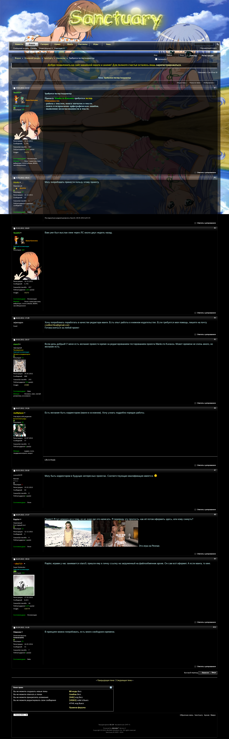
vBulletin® (115, 728)
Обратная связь (186, 715)
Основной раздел (32, 58)
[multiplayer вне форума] (19, 430)
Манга (70, 44)
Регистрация (207, 56)
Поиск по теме (195, 83)
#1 (215, 88)
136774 (27, 609)
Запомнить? (162, 59)
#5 (215, 339)
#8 (215, 515)
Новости (19, 44)
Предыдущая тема (105, 680)
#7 (215, 470)
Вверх (214, 673)
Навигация (58, 48)
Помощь (193, 56)
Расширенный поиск (208, 48)
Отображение (209, 83)
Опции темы (181, 83)
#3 (215, 228)
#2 (215, 178)
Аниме (57, 44)
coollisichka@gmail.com (57, 325)
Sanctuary (48, 58)
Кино (108, 44)
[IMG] (72, 697)
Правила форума (77, 708)
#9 (215, 559)
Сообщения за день (21, 48)
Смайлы (73, 694)
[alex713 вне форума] (23, 585)
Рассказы (82, 44)
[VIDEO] (72, 700)
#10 (214, 627)
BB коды (73, 691)
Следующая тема (124, 680)
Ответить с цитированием (206, 173)
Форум (32, 44)
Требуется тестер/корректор (117, 78)
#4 (215, 318)
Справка (33, 48)
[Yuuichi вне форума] (27, 125)
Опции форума (45, 48)
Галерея (44, 44)
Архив (206, 715)
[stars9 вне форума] (19, 366)
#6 (215, 408)
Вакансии (60, 58)
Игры (95, 44)
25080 (26, 385)
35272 (26, 152)
